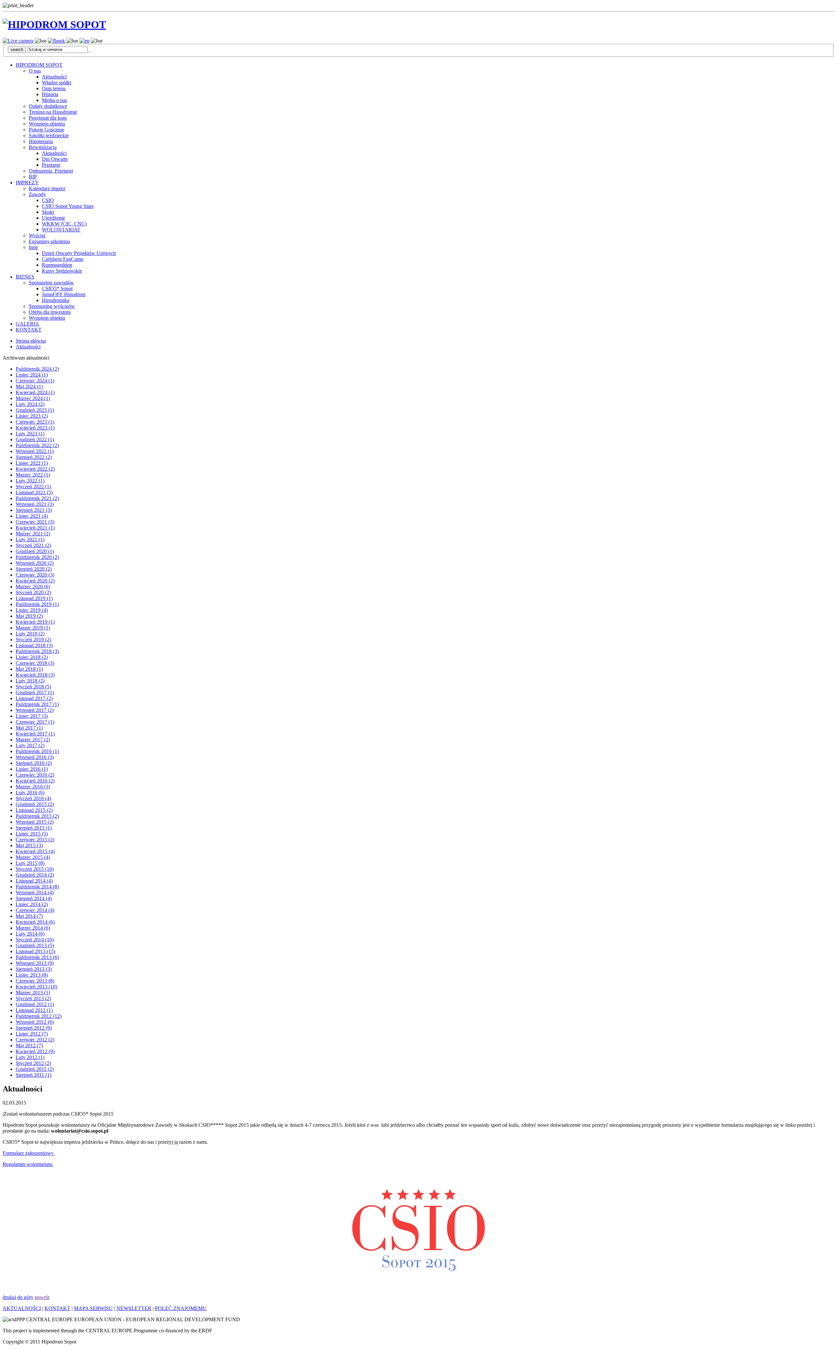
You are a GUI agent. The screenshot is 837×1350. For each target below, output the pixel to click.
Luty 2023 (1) (30, 433)
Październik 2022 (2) (37, 445)
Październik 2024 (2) (37, 369)
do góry (25, 1297)
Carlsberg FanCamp (62, 259)
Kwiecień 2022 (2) (35, 469)
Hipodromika (55, 300)
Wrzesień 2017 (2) (35, 710)
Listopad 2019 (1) (34, 598)
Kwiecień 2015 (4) (35, 851)
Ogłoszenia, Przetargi (51, 171)
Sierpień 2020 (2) (34, 569)
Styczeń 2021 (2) (33, 545)
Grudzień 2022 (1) (35, 439)
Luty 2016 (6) (30, 792)
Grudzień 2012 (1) (35, 1004)
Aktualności (54, 76)
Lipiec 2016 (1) (32, 769)
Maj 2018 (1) (29, 669)
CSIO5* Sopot (57, 288)
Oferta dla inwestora (50, 312)
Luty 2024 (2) (30, 404)
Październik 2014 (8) (37, 886)
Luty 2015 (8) (30, 863)
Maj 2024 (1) (29, 386)
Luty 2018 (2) (30, 680)
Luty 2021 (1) (30, 539)
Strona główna (31, 341)
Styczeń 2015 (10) (35, 869)
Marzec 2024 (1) (33, 398)
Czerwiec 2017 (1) (35, 722)
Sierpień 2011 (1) (33, 1075)
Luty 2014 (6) (30, 934)
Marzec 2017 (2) (33, 739)
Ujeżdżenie (53, 218)
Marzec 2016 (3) (33, 786)
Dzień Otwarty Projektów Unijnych (79, 253)
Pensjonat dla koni (48, 118)
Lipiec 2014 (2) (32, 904)
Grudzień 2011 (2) (35, 1069)
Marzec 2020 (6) (33, 586)
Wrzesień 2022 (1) (35, 451)
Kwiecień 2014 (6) (35, 922)
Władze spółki (56, 82)
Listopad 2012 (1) (34, 1010)
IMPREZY (27, 182)
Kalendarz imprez (47, 188)
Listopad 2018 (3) (34, 645)
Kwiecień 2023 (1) (35, 427)
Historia (50, 94)
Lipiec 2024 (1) (32, 375)
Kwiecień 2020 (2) (35, 580)
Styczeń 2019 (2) (33, 639)
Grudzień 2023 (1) (35, 410)
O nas (35, 71)
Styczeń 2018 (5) (33, 686)
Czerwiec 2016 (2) (35, 775)
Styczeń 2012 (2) (33, 1063)
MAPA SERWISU (93, 1308)
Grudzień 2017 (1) (35, 692)
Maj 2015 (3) (29, 845)
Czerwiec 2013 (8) (35, 981)
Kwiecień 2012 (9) (35, 1051)
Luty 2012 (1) (30, 1057)
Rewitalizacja (43, 147)
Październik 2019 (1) (37, 604)
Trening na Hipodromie (53, 112)
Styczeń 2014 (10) (35, 939)
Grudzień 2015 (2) (35, 804)
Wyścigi (37, 235)
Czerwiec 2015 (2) (35, 839)
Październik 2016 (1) (37, 751)
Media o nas (54, 100)
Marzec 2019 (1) (33, 628)
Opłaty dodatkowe (48, 106)
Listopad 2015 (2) (34, 810)
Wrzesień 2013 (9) (35, 963)
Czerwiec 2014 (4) (35, 910)
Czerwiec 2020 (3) (35, 575)
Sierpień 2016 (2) (34, 763)
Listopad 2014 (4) (34, 881)
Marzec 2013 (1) (33, 992)
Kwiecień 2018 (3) (35, 675)
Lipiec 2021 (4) (32, 516)
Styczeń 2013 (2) (33, 998)
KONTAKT (29, 329)
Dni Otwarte (55, 159)
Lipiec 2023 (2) (32, 416)
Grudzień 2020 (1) (35, 551)
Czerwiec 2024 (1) (35, 380)
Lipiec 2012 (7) (32, 1034)
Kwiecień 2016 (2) (35, 781)
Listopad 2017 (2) (34, 698)
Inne (33, 247)
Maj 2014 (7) (29, 916)
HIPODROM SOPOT (39, 65)
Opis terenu (54, 88)
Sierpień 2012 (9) (34, 1028)
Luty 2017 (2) (30, 745)
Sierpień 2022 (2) (34, 457)
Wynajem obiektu (47, 124)
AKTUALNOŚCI (22, 1308)
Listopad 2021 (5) (34, 492)
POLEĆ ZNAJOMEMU (181, 1308)
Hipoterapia (41, 141)
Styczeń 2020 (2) (33, 592)
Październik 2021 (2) (37, 498)
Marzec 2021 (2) (33, 533)
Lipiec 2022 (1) (32, 463)
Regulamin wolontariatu (28, 1164)
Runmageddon (57, 265)
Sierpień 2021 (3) (34, 510)
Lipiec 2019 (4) (32, 610)
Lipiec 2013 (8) (32, 975)
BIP (33, 176)
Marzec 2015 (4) (33, 857)
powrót (42, 1297)
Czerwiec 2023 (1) (35, 422)
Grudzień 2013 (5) (35, 945)
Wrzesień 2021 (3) (35, 504)
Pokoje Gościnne (46, 129)
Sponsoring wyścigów (52, 306)
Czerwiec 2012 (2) (35, 1039)
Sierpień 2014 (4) (34, 898)
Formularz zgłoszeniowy (29, 1153)
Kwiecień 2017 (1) (35, 733)
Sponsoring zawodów (51, 282)
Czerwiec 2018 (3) (35, 663)
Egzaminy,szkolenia (49, 241)
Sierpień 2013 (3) (34, 969)
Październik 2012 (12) (38, 1016)
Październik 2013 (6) (37, 957)
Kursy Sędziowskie (62, 271)
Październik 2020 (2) (37, 557)
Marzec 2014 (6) (33, 928)
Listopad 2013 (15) (35, 951)
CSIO (48, 200)
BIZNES (25, 276)
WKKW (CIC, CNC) (64, 224)
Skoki (48, 212)
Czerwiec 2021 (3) (35, 522)
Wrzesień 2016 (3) (35, 757)
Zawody (37, 194)
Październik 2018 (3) (37, 651)
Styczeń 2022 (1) (33, 486)
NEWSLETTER (133, 1308)
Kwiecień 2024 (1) (35, 392)
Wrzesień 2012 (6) (35, 1022)
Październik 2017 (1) (37, 704)
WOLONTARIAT (61, 229)
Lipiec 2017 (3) (32, 716)
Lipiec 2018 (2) (32, 657)
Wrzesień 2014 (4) (35, 892)
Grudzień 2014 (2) (35, 875)
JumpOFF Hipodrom (63, 294)
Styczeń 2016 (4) (33, 798)
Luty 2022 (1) (30, 480)
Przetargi (51, 165)
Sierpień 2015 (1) (34, 828)
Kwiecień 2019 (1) (35, 622)
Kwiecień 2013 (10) (36, 986)
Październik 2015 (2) (37, 816)
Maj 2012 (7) (29, 1045)
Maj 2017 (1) (29, 728)
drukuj (9, 1297)
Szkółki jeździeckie (49, 135)
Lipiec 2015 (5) (32, 833)
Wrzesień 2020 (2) (35, 563)
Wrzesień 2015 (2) (35, 822)
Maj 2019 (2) (29, 616)
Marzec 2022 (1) (33, 475)
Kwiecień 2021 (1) (35, 528)
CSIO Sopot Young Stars (68, 206)
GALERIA (27, 324)
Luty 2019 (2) (30, 633)
